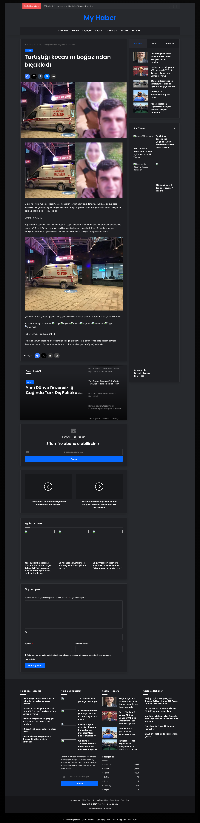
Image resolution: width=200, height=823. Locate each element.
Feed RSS (104, 800)
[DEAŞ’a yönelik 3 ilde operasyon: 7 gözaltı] (165, 172)
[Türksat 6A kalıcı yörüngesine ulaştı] (68, 702)
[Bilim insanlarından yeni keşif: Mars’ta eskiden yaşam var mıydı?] (68, 714)
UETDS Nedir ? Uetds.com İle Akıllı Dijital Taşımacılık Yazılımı (142, 153)
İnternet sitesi (82, 643)
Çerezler (100, 820)
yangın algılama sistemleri (100, 808)
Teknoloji (111, 30)
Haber (75, 30)
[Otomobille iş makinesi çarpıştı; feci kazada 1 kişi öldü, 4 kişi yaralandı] (140, 83)
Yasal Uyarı (132, 820)
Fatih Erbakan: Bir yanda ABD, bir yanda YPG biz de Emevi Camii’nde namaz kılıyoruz (162, 71)
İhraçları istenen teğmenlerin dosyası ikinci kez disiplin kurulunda (160, 108)
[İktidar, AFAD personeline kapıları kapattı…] (140, 95)
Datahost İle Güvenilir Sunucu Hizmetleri (48, 390)
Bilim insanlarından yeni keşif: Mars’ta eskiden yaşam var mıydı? (87, 715)
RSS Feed (87, 800)
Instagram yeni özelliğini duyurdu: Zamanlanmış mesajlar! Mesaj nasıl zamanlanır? (87, 730)
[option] (73, 392)
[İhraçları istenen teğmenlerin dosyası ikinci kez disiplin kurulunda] (140, 107)
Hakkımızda (68, 820)
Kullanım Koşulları (119, 820)
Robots (96, 800)
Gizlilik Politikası (88, 820)
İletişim (136, 30)
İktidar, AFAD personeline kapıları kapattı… (160, 94)
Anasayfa (63, 30)
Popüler (138, 43)
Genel (38, 44)
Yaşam (124, 30)
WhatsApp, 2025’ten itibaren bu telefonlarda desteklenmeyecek (87, 745)
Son (154, 43)
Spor (106, 781)
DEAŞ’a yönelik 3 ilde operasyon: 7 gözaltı (164, 188)
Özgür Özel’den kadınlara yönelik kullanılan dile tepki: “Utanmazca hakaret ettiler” (107, 565)
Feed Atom (114, 800)
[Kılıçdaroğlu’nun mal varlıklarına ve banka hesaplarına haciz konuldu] (140, 57)
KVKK (107, 820)
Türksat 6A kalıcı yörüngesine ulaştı (87, 700)
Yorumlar (170, 43)
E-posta (29, 643)
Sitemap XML (75, 800)
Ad (26, 632)
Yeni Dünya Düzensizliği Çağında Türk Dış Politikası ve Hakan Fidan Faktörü (74, 6)
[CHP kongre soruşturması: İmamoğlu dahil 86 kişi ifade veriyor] (74, 545)
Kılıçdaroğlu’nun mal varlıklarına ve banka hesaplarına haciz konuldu (160, 58)
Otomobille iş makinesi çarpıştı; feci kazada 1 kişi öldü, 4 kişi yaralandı (162, 84)
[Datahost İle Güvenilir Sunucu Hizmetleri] (143, 265)
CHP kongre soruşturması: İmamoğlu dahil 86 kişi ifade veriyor (72, 565)
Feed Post (125, 800)
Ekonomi (87, 30)
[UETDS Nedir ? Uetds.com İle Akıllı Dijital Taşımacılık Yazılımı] (143, 140)
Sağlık (98, 30)
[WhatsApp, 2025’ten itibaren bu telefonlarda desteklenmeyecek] (68, 744)
